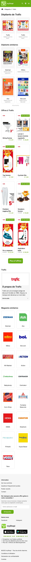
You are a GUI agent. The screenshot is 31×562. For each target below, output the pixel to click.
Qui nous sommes (6, 483)
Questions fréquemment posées (10, 486)
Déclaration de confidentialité (10, 556)
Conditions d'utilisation (8, 553)
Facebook (4, 520)
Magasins (8, 9)
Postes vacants (5, 489)
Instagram (19, 520)
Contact (3, 491)
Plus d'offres (15, 261)
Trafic (14, 9)
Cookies (3, 559)
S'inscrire (7, 512)
